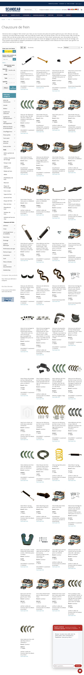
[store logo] (13, 9)
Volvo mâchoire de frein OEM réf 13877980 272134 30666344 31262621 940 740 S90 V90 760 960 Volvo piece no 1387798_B (58, 382)
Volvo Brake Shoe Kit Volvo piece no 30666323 (27, 200)
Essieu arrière (7, 146)
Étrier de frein (7, 204)
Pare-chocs (6, 237)
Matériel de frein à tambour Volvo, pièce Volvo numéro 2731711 (58, 595)
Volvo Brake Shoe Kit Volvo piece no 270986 (42, 115)
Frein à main (7, 191)
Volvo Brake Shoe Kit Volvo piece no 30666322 (75, 157)
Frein (9, 19)
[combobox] (30, 9)
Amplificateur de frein (8, 178)
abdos (5, 174)
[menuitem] (5, 15)
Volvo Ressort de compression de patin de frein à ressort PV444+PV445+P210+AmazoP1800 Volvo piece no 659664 (59, 74)
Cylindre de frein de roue (9, 218)
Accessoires (6, 255)
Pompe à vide (7, 163)
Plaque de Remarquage (7, 186)
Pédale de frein (8, 171)
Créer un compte (70, 3)
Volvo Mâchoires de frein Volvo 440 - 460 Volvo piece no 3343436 (59, 551)
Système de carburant (6, 112)
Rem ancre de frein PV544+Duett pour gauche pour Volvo (26, 595)
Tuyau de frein (8, 194)
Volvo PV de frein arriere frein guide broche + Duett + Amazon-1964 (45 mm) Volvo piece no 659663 (43, 74)
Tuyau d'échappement (7, 122)
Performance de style (9, 248)
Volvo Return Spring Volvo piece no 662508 (74, 465)
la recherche (13, 87)
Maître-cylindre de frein (9, 153)
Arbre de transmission (6, 101)
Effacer (6, 88)
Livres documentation (7, 266)
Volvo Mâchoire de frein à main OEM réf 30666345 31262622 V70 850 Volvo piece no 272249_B (74, 426)
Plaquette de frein (7, 208)
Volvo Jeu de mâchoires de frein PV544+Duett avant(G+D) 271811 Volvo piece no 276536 (75, 330)
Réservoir (6, 182)
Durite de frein (8, 197)
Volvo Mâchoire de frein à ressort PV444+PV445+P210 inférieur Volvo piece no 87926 (59, 202)
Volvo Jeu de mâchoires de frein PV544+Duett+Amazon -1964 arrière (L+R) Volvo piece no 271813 (43, 289)
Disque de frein (8, 201)
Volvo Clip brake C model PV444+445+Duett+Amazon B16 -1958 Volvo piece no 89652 (27, 552)
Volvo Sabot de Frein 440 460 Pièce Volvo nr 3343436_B (27, 640)
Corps (4, 229)
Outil (4, 258)
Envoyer (78, 666)
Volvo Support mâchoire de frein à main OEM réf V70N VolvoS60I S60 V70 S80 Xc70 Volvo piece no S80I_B (43, 382)
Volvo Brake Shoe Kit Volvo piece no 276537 (58, 157)
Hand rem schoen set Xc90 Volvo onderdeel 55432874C (26, 424)
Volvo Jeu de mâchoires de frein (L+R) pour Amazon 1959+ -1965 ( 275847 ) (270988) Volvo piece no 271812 (27, 289)
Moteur (5, 108)
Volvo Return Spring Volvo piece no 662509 (27, 506)
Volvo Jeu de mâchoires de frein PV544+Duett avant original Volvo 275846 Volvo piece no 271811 (42, 160)
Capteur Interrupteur (7, 167)
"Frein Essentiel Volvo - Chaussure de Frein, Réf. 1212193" (75, 245)
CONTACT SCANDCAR (55, 9)
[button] (79, 4)
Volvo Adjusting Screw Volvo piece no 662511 (42, 506)
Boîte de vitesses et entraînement (7, 127)
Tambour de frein (7, 213)
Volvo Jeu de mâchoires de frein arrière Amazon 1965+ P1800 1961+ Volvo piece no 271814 (59, 288)
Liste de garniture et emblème (8, 233)
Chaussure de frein (9, 222)
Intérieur (5, 225)
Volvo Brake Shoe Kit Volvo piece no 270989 (74, 115)
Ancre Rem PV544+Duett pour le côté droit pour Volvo (43, 595)
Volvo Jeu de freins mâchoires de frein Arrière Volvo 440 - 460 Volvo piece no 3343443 (74, 552)
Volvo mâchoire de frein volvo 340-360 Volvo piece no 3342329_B (27, 466)
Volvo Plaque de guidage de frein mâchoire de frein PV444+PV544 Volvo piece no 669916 (27, 381)
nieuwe (5, 105)
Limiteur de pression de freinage (9, 158)
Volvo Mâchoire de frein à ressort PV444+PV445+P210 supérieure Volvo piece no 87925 (27, 74)
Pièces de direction (5, 142)
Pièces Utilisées (7, 262)
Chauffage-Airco (7, 131)
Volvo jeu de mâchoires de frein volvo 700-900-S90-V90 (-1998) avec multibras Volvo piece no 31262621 (27, 118)
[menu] (42, 15)
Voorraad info (24, 89)
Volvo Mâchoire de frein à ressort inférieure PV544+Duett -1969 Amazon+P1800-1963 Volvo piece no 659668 (42, 246)
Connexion (61, 3)
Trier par (60, 47)
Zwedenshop (6, 270)
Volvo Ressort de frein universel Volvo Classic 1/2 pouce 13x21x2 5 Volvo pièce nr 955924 (42, 467)
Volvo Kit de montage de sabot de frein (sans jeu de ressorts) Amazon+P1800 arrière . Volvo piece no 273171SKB (43, 553)
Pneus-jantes (6, 135)
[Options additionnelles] (8, 299)
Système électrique (6, 244)
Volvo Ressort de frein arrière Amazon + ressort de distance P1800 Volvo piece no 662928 (59, 246)
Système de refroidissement (7, 117)
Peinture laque (7, 252)
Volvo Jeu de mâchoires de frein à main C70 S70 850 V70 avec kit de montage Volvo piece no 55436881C (59, 426)
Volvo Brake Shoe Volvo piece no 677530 (58, 506)
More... (4, 62)
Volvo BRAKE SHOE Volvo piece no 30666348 (43, 200)
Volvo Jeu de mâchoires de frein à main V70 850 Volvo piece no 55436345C (42, 425)
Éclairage (5, 240)
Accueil (3, 19)
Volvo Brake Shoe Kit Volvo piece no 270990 (27, 157)
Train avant (6, 138)
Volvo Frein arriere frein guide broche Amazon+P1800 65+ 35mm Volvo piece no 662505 (74, 74)
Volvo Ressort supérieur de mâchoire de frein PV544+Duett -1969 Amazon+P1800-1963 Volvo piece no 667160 (27, 246)
